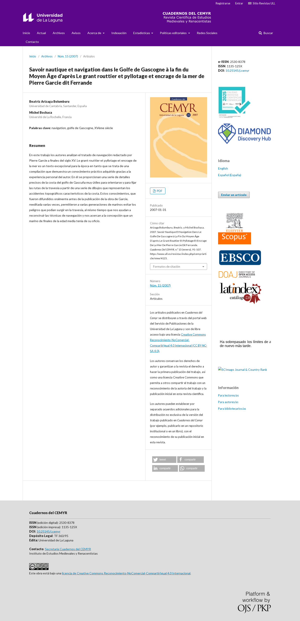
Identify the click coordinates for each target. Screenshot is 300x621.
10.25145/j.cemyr (237, 70)
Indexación (119, 33)
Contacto (32, 42)
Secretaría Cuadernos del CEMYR (68, 549)
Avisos (76, 33)
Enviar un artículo (234, 195)
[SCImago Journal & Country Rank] (242, 369)
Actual (41, 33)
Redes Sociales (207, 33)
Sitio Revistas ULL (263, 3)
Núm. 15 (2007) (68, 56)
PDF (159, 191)
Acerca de (94, 33)
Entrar (239, 3)
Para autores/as (228, 402)
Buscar (268, 33)
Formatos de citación (166, 266)
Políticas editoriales (173, 33)
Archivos (59, 33)
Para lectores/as (228, 395)
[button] (164, 459)
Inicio (26, 33)
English (223, 168)
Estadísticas (142, 33)
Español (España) (229, 175)
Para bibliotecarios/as (232, 408)
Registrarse (223, 3)
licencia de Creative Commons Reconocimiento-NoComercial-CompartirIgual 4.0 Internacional (126, 573)
